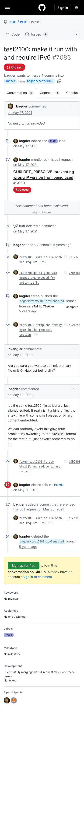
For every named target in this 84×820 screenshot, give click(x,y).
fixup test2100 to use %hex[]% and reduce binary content (39, 466)
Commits (51, 93)
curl (13, 21)
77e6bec (74, 273)
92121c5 (74, 257)
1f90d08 (57, 485)
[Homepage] (42, 7)
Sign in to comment (37, 577)
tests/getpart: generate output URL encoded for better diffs (38, 277)
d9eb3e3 (74, 518)
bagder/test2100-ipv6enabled (41, 81)
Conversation (22, 93)
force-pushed (41, 296)
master (10, 81)
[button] (73, 106)
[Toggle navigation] (7, 7)
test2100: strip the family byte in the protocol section (40, 329)
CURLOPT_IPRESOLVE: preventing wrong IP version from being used (43, 177)
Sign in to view (42, 212)
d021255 (74, 325)
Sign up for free (23, 565)
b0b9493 (74, 461)
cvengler (16, 349)
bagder (10, 75)
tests (53, 141)
